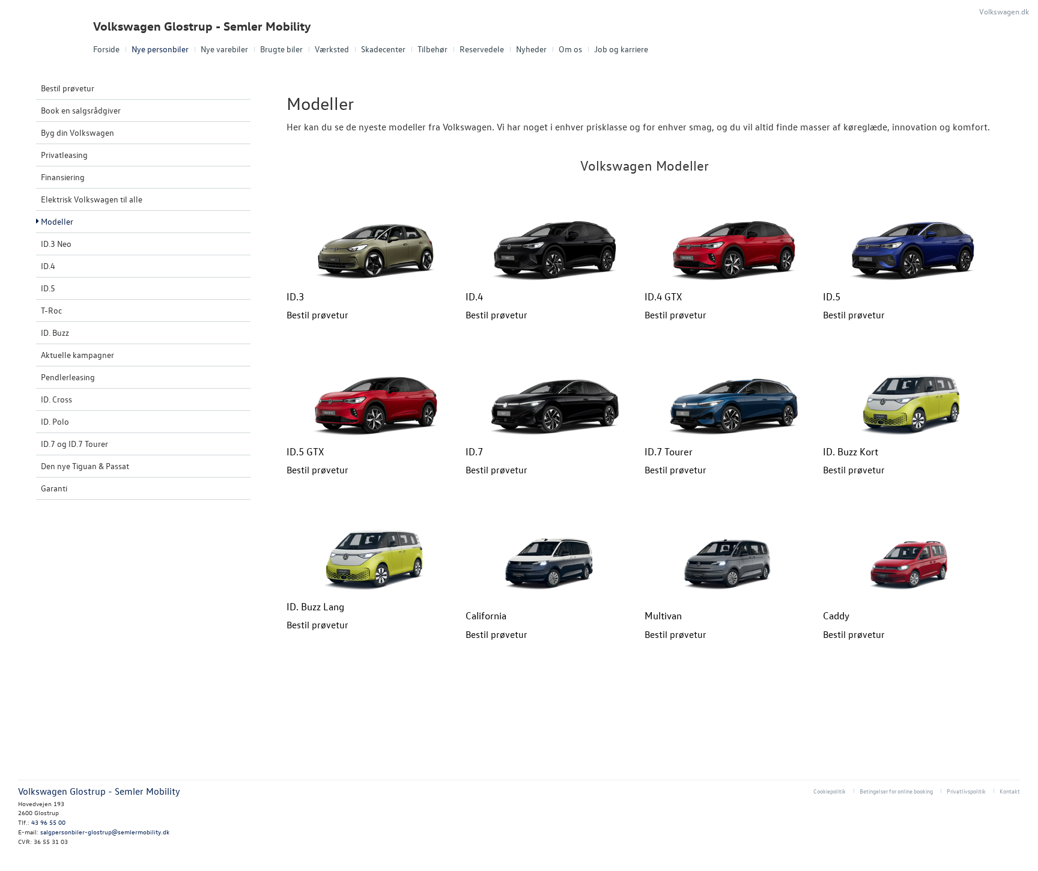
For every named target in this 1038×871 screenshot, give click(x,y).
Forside (106, 49)
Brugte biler (281, 49)
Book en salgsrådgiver (81, 110)
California (486, 615)
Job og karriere (621, 49)
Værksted (332, 49)
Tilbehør (432, 49)
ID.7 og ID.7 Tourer (74, 443)
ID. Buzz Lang (315, 606)
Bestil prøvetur (67, 88)
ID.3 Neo (56, 243)
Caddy (836, 615)
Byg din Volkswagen (77, 132)
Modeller (57, 221)
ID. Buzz (55, 332)
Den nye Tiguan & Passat (85, 466)
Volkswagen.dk (1004, 11)
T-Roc (51, 310)
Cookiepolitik (829, 790)
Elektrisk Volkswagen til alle (91, 199)
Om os (570, 49)
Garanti (54, 488)
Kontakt (1010, 790)
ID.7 (474, 451)
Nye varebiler (224, 49)
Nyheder (531, 49)
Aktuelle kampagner (77, 354)
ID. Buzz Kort (850, 451)
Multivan (663, 615)
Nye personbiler (160, 49)
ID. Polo (55, 421)
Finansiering (63, 177)
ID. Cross (56, 399)
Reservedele (482, 49)
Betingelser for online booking (896, 790)
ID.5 (48, 288)
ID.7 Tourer (669, 451)
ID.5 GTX (305, 451)
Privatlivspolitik (966, 790)
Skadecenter (383, 49)
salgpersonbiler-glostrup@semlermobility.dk (104, 831)
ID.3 (295, 296)
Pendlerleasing (68, 377)
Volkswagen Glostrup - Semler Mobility (202, 26)
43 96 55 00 (48, 822)
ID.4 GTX (663, 296)
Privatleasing (64, 154)
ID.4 (48, 266)
